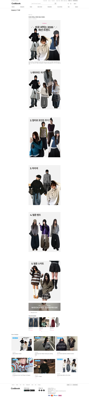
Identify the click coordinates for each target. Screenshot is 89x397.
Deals (31, 6)
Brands (13, 6)
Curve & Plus (59, 6)
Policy (23, 384)
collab (32, 384)
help (35, 384)
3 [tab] (44, 331)
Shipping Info (28, 384)
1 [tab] (41, 331)
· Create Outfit (45, 0)
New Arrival (40, 6)
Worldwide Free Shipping (14, 0)
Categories (22, 6)
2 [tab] (42, 331)
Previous (27, 323)
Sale (68, 6)
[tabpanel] (34, 324)
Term (20, 384)
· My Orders (53, 0)
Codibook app (65, 0)
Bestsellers (50, 6)
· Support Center (58, 0)
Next (61, 323)
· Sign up (49, 0)
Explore (76, 6)
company (39, 384)
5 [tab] (47, 331)
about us (13, 384)
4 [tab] (46, 331)
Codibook (16, 3)
